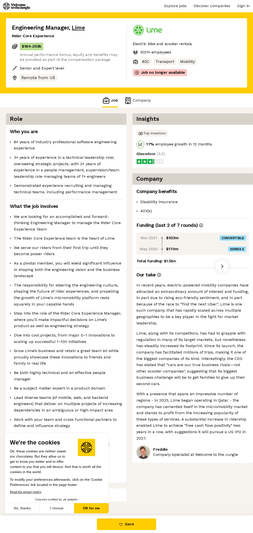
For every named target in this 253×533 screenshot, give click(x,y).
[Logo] (16, 6)
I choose (56, 508)
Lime (78, 27)
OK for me (91, 508)
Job (114, 100)
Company (142, 100)
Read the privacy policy (25, 492)
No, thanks (22, 508)
